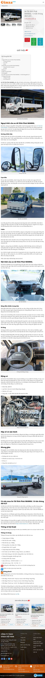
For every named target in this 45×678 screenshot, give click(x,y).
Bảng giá (23, 642)
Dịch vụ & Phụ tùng (25, 644)
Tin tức (22, 649)
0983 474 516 (28, 31)
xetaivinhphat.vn (29, 35)
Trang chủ (23, 637)
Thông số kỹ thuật (6, 76)
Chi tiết (11, 624)
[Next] (20, 16)
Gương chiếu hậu (7, 61)
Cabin (5, 64)
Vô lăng (5, 68)
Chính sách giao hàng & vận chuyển (38, 642)
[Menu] (43, 2)
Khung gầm (4, 73)
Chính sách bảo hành (37, 646)
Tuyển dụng (23, 647)
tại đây (18, 594)
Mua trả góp (40, 41)
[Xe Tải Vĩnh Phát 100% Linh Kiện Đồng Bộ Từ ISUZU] (8, 2)
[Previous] (3, 16)
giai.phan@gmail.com (30, 33)
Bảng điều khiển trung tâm (9, 67)
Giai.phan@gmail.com (8, 669)
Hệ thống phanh (7, 79)
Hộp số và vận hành (6, 71)
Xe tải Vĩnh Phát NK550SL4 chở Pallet (22, 614)
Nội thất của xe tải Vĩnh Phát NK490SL (10, 65)
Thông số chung (7, 77)
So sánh (3, 624)
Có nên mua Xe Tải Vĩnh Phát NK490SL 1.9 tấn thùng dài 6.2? (15, 74)
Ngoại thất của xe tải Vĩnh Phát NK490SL (11, 59)
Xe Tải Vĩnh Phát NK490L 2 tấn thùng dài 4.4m (6, 614)
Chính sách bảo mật (38, 649)
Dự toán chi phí (33, 41)
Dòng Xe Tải (5, 5)
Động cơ (4, 70)
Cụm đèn (5, 62)
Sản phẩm (23, 640)
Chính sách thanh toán (37, 638)
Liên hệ (35, 652)
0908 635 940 (4, 651)
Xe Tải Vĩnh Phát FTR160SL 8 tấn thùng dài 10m (37, 616)
